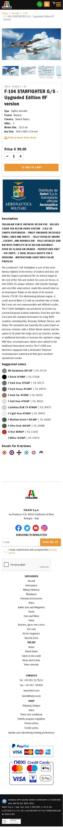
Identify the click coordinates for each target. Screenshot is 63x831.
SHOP (31, 701)
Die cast (31, 629)
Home (5, 13)
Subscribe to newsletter (31, 535)
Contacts (31, 676)
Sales (31, 710)
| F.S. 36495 (26, 414)
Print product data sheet (21, 138)
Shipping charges (31, 706)
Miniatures (31, 594)
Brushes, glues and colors (31, 625)
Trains (31, 620)
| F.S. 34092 (29, 420)
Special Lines (31, 638)
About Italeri (31, 651)
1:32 (25, 13)
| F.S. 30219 (25, 395)
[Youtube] (36, 527)
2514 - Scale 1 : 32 (15, 87)
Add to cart (33, 167)
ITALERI (31, 642)
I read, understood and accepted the (33, 551)
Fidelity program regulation (31, 719)
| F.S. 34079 (27, 389)
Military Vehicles (31, 590)
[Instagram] (44, 527)
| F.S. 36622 (26, 401)
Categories (31, 576)
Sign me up (50, 542)
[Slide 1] (10, 70)
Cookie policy (31, 728)
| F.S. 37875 (23, 438)
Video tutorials (31, 665)
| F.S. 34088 (26, 426)
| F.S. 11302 (23, 432)
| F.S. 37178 (27, 371)
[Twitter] (28, 527)
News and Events (31, 660)
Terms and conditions (31, 715)
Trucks (31, 612)
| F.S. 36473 (29, 407)
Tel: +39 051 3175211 (31, 680)
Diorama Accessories (31, 599)
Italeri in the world (31, 656)
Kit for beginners (31, 634)
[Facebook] (19, 527)
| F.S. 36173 (26, 383)
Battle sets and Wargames (31, 607)
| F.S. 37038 (23, 377)
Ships (31, 603)
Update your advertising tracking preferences (31, 733)
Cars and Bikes (31, 616)
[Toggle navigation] (58, 4)
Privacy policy (31, 723)
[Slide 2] (28, 70)
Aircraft (15, 13)
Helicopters (31, 586)
